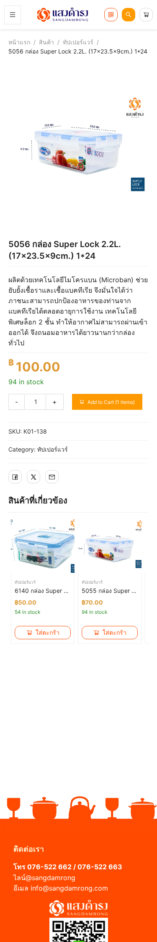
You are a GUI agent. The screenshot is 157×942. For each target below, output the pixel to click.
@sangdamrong (50, 877)
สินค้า (46, 42)
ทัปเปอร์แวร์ (78, 42)
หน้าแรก (19, 42)
